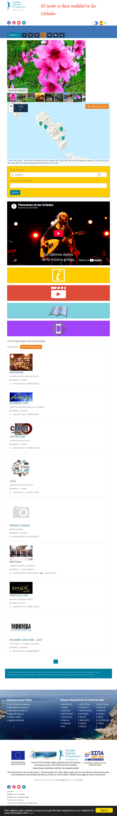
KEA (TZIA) (85, 704)
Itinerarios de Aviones (18, 707)
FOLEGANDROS (103, 729)
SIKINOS (101, 710)
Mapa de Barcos (16, 713)
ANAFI (65, 707)
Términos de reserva (15, 800)
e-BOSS (80, 780)
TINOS (101, 723)
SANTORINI (103, 704)
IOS (63, 726)
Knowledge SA (61, 780)
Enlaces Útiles (14, 717)
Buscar (15, 192)
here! (31, 812)
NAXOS (83, 723)
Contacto (10, 791)
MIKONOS (84, 720)
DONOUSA (67, 717)
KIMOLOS (84, 707)
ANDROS (66, 710)
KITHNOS (84, 713)
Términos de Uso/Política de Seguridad (22, 803)
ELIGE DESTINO (17, 170)
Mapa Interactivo (98, 106)
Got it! (104, 810)
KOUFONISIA (86, 710)
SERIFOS (102, 707)
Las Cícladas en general (19, 704)
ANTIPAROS (67, 713)
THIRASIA (66, 723)
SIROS (100, 717)
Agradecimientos (16, 720)
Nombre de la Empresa (21, 180)
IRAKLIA (65, 720)
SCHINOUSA (103, 720)
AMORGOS (67, 704)
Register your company (16, 794)
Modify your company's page (18, 797)
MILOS (83, 717)
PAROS (83, 726)
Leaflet (10, 160)
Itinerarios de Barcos (18, 710)
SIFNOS (101, 713)
